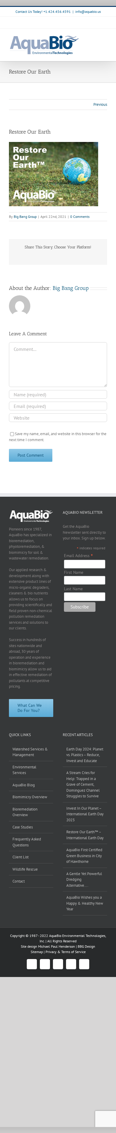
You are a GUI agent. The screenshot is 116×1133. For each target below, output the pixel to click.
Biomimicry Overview (29, 796)
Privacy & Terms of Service (66, 951)
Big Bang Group (25, 216)
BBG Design (86, 946)
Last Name (73, 588)
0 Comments (80, 216)
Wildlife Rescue (25, 869)
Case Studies (22, 827)
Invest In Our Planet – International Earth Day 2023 (85, 814)
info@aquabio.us (88, 11)
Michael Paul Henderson (56, 946)
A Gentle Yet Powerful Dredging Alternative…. (84, 879)
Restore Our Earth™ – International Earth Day (85, 834)
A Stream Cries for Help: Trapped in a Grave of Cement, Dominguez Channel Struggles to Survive (83, 784)
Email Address (78, 555)
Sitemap (37, 951)
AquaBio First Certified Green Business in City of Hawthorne (84, 855)
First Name (73, 572)
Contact (18, 881)
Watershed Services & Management (30, 752)
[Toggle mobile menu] (104, 38)
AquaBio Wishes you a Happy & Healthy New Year (84, 903)
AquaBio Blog (23, 785)
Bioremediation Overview (24, 812)
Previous (100, 104)
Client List (20, 857)
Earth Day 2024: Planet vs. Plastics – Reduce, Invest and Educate (84, 755)
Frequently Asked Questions (26, 842)
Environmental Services (24, 770)
